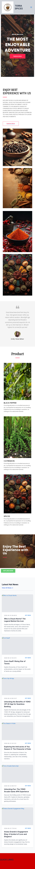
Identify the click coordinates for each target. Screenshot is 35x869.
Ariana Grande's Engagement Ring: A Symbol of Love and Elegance (16, 834)
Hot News (28, 615)
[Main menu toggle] (31, 7)
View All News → (7, 588)
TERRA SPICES (19, 7)
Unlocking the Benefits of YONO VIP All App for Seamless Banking (17, 704)
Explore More (17, 56)
